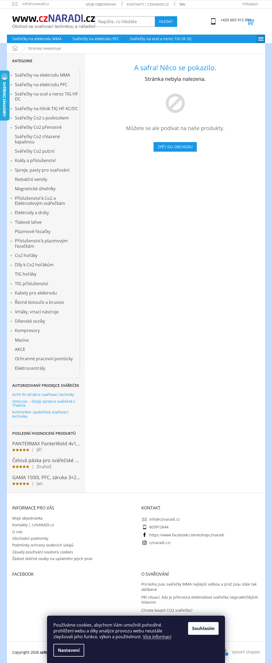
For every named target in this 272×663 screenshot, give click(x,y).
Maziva (22, 340)
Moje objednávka (101, 4)
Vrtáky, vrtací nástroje (37, 312)
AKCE (20, 349)
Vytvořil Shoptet (246, 651)
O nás (184, 4)
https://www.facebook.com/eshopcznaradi (186, 534)
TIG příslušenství (31, 284)
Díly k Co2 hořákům (34, 265)
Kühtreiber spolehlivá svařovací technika (40, 414)
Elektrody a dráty (32, 213)
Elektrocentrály (30, 368)
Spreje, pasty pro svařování (42, 170)
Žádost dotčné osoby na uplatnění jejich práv (52, 558)
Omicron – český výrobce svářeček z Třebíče (43, 403)
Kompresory (27, 330)
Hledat (166, 21)
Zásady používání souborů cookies (42, 551)
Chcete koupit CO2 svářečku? (167, 610)
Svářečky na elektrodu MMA (42, 75)
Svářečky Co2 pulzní (34, 151)
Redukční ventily (31, 179)
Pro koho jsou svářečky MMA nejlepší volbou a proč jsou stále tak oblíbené (199, 587)
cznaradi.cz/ (160, 542)
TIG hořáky (25, 274)
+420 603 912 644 (225, 19)
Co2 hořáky (26, 255)
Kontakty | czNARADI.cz (148, 4)
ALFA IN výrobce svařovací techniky (43, 394)
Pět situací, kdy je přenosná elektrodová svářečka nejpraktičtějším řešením (199, 600)
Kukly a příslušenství (35, 160)
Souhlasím (203, 628)
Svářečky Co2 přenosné (38, 127)
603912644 (158, 526)
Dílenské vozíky (30, 321)
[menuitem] (37, 39)
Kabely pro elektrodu (36, 293)
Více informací (157, 637)
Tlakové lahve (28, 222)
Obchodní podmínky (30, 538)
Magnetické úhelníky (35, 189)
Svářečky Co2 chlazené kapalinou (37, 139)
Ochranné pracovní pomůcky (44, 359)
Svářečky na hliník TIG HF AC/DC (46, 108)
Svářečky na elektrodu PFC (41, 85)
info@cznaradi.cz (164, 519)
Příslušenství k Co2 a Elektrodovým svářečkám (40, 200)
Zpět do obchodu (175, 146)
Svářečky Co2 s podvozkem (42, 118)
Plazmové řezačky (32, 231)
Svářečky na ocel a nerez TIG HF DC (46, 96)
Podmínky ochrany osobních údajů (43, 545)
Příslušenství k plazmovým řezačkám (41, 243)
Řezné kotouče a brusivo (39, 302)
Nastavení (69, 650)
